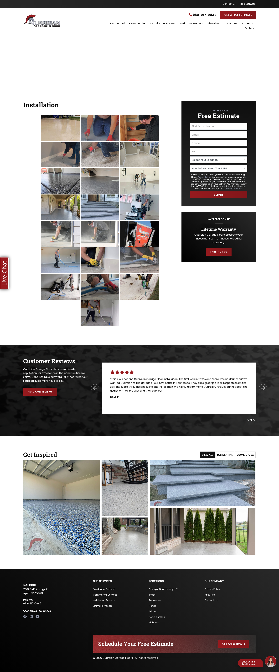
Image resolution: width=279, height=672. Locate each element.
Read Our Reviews (40, 391)
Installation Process (163, 23)
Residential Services (104, 589)
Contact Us (229, 3)
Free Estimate (248, 3)
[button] (4, 273)
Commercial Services (105, 594)
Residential (117, 23)
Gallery (249, 28)
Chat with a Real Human (249, 663)
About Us (248, 23)
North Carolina (157, 617)
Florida (152, 605)
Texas (152, 594)
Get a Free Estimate (238, 15)
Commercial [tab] (245, 455)
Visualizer (213, 23)
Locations (230, 23)
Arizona (153, 611)
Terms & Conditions (232, 188)
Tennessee (155, 600)
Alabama (154, 622)
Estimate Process (191, 23)
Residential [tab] (225, 455)
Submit (218, 194)
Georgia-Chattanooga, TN (163, 589)
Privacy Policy (204, 177)
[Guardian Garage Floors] (62, 21)
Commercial (137, 23)
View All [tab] (207, 455)
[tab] (248, 420)
